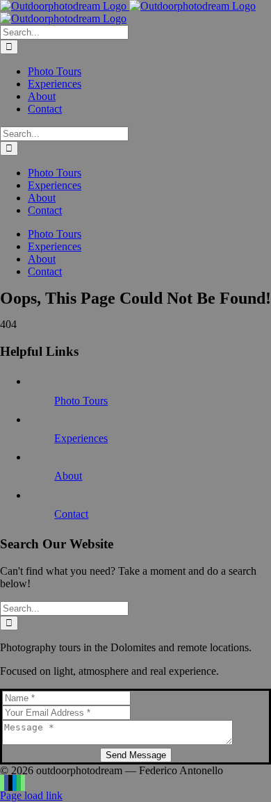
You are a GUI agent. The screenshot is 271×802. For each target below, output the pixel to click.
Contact (71, 514)
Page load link (31, 795)
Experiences (81, 438)
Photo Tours (81, 401)
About (68, 476)
